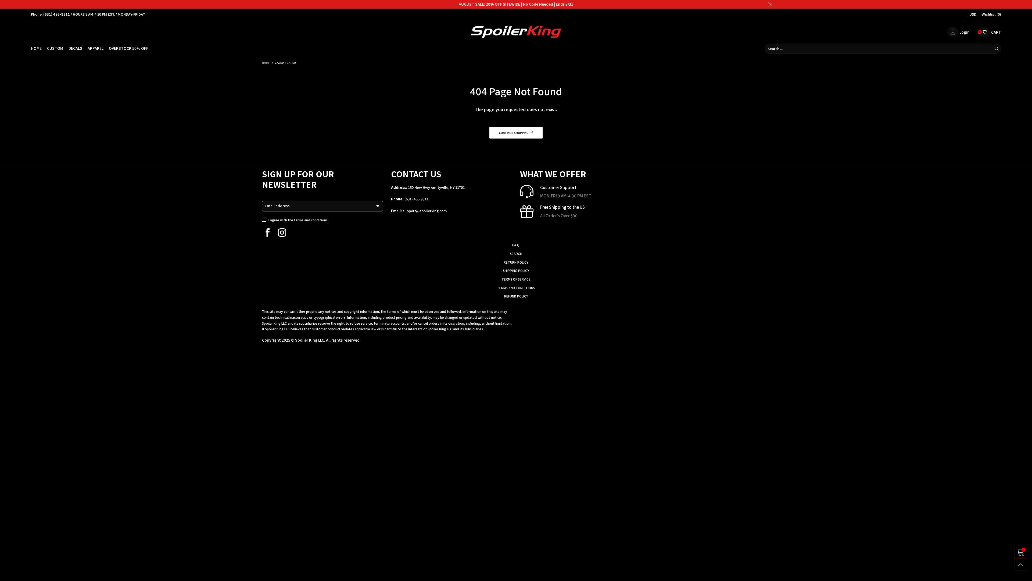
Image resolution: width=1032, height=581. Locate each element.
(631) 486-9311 (416, 198)
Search (516, 253)
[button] (377, 206)
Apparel (95, 48)
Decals (75, 48)
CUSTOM (55, 48)
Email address (277, 205)
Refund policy (516, 296)
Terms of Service (516, 279)
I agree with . (298, 220)
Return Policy (516, 262)
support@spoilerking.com (425, 210)
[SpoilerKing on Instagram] (282, 232)
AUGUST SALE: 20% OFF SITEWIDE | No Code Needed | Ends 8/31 (516, 4)
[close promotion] (770, 4)
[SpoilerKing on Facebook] (267, 232)
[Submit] (996, 49)
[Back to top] (1021, 564)
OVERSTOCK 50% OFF (128, 48)
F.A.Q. (516, 245)
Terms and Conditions (516, 287)
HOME (36, 48)
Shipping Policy (516, 270)
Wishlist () (991, 14)
